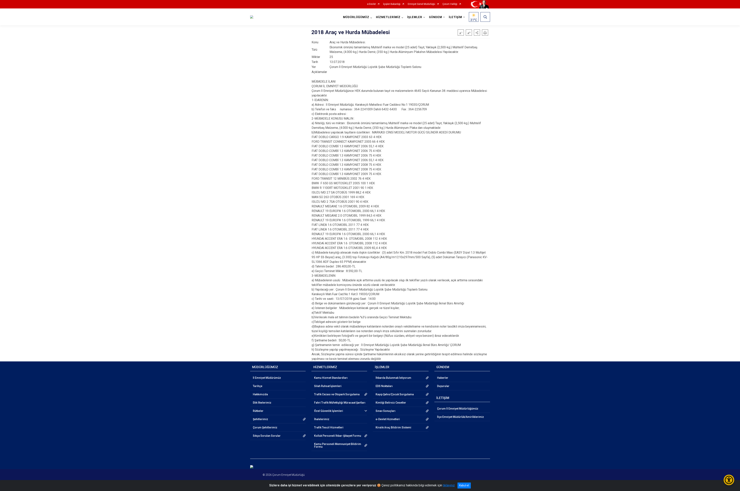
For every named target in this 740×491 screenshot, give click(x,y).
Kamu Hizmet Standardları (331, 377)
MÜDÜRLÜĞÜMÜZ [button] (356, 17)
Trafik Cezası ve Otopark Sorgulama (337, 394)
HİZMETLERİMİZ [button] (388, 17)
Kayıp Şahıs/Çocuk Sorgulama (395, 394)
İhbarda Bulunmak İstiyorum (393, 377)
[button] (477, 32)
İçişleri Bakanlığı (391, 4)
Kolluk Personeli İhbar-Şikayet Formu (337, 435)
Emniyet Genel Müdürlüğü (421, 4)
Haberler (442, 377)
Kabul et (464, 485)
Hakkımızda (260, 394)
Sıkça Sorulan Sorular (267, 435)
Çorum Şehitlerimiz (265, 427)
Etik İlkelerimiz (262, 402)
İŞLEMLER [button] (414, 17)
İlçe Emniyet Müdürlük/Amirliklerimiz (460, 416)
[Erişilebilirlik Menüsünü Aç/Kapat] (729, 480)
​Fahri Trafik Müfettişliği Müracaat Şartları (339, 402)
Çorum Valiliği (449, 4)
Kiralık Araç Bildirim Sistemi (393, 427)
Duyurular (443, 386)
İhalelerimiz (321, 419)
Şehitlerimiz (260, 419)
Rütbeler (258, 410)
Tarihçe (257, 386)
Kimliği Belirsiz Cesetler (391, 402)
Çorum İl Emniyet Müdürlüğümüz (457, 408)
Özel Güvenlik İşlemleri (328, 410)
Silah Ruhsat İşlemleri (327, 386)
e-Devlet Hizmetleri (388, 419)
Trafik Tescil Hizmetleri (328, 427)
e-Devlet (371, 4)
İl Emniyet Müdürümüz (267, 377)
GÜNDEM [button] (435, 17)
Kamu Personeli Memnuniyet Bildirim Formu (337, 445)
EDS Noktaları (384, 386)
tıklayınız (449, 485)
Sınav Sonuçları (385, 410)
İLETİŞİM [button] (455, 17)
